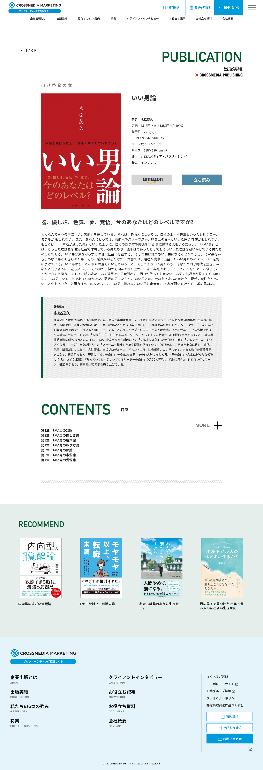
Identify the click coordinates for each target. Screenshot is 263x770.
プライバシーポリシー (221, 698)
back (30, 50)
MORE (202, 425)
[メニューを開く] (252, 7)
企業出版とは (38, 18)
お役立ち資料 (204, 18)
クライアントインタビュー (143, 18)
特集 (113, 18)
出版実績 (62, 18)
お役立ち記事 (177, 18)
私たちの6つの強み (89, 18)
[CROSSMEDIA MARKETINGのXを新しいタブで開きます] (229, 750)
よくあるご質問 (217, 676)
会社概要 (227, 18)
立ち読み (202, 180)
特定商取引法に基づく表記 (224, 705)
